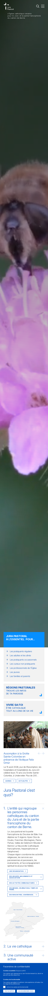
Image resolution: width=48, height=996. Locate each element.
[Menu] (42, 6)
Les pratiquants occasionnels (23, 659)
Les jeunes (15, 672)
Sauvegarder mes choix (26, 991)
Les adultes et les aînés (20, 655)
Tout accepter (9, 991)
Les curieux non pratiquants (22, 664)
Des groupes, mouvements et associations (21, 877)
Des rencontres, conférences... (21, 895)
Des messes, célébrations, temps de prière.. (23, 888)
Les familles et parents (20, 676)
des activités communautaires (22, 883)
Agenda (8, 781)
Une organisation (16, 871)
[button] (39, 753)
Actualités (23, 781)
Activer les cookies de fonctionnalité (17, 987)
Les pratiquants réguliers (21, 651)
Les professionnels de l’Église (23, 668)
